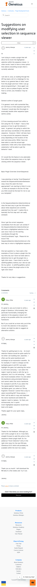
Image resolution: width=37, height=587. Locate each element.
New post (18, 495)
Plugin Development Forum (22, 11)
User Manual (18, 533)
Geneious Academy (18, 527)
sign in (6, 486)
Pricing (18, 545)
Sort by (31, 293)
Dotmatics (18, 569)
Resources (18, 522)
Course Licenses (18, 550)
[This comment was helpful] (34, 299)
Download (18, 531)
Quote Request (18, 548)
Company (18, 559)
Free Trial (18, 543)
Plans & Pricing (18, 541)
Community (11, 11)
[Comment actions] (34, 308)
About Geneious (18, 562)
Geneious (3, 11)
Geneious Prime (18, 513)
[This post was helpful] (34, 47)
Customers (18, 564)
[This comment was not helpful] (34, 305)
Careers (18, 571)
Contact (18, 573)
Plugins (18, 529)
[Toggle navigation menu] (32, 3)
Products (18, 510)
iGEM (18, 552)
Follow (18, 43)
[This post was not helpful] (34, 53)
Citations (18, 566)
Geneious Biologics (18, 515)
